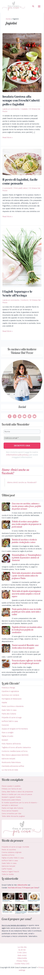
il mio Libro (22, 953)
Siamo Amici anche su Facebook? (15, 471)
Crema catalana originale (11, 852)
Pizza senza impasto (10, 811)
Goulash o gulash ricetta (11, 797)
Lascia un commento (10, 109)
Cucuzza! (5, 725)
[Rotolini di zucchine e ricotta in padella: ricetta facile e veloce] (6, 543)
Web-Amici (22, 955)
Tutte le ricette (8, 874)
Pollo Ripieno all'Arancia (11, 744)
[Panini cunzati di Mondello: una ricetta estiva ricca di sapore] (6, 648)
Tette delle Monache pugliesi (13, 816)
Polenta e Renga (8, 688)
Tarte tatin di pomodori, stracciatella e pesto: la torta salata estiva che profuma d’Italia (27, 576)
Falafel (4, 703)
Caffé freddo (7, 869)
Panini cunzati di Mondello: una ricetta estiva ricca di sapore (25, 646)
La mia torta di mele (10, 770)
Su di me (22, 950)
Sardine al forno (8, 855)
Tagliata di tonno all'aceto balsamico (16, 747)
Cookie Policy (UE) (22, 964)
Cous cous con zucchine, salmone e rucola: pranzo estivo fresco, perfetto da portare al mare (26, 506)
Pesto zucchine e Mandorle (13, 706)
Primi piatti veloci (21, 188)
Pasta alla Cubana (9, 714)
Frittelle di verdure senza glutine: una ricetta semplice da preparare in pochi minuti (26, 524)
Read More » (7, 137)
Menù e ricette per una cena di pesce (17, 794)
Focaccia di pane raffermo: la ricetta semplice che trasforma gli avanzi (26, 662)
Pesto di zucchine (9, 850)
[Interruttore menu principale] (39, 6)
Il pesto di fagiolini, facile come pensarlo (20, 181)
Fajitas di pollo (7, 736)
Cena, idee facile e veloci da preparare (17, 792)
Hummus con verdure (10, 695)
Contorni (24, 300)
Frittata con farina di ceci (12, 789)
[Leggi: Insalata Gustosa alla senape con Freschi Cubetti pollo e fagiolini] (21, 62)
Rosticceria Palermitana (11, 762)
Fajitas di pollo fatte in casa (13, 858)
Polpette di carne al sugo (12, 717)
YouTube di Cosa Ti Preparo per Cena (23, 888)
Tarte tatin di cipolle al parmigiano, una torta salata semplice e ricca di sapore (26, 594)
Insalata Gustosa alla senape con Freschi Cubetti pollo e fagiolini (21, 100)
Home (8, 19)
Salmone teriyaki (8, 759)
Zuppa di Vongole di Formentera (15, 729)
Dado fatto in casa (9, 710)
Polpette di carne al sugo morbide (15, 847)
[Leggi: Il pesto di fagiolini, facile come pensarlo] (21, 162)
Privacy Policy (22, 961)
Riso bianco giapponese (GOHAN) (15, 755)
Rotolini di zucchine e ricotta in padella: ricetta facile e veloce (24, 541)
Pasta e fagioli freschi (10, 872)
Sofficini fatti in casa (10, 721)
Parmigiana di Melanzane (11, 699)
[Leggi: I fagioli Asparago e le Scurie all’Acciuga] (21, 257)
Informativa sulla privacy (17, 455)
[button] (33, 6)
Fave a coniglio (7, 733)
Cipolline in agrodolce (10, 691)
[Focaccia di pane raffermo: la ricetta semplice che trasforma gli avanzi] (6, 664)
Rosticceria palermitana (11, 800)
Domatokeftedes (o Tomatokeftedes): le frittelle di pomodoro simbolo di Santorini (27, 558)
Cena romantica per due (11, 813)
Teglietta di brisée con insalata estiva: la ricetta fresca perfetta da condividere (27, 630)
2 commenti (7, 188)
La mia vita (22, 947)
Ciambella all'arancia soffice (13, 766)
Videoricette (22, 958)
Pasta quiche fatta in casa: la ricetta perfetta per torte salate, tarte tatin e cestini (26, 612)
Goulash (5, 740)
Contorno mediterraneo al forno (15, 751)
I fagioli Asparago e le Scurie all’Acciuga (17, 293)
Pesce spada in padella (11, 786)
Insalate (24, 109)
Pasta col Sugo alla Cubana (12, 808)
